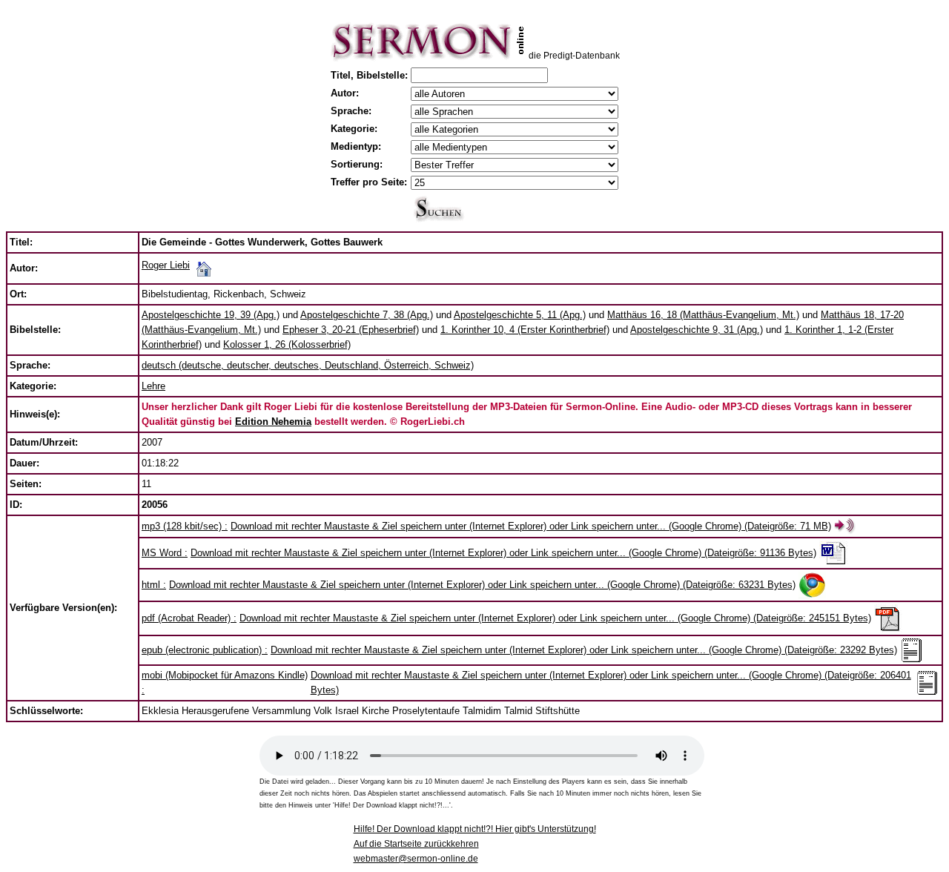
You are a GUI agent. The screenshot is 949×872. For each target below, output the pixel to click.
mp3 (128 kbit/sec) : (185, 526)
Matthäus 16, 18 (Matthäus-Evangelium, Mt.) (703, 314)
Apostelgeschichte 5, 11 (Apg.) (520, 314)
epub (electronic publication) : (205, 649)
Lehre (153, 386)
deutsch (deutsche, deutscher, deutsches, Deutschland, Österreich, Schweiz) (308, 365)
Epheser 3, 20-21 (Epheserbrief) (350, 329)
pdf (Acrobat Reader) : (189, 618)
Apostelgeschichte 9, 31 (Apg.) (696, 329)
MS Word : (165, 552)
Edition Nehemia (273, 421)
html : (154, 584)
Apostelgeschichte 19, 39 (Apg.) (211, 314)
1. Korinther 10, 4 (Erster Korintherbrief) (524, 329)
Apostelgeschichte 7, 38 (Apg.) (366, 314)
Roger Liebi (166, 265)
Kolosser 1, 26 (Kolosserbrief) (287, 344)
